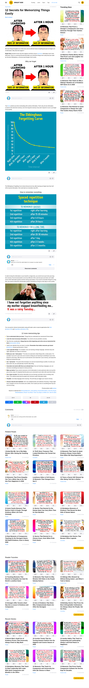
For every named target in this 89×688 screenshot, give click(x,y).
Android (7, 329)
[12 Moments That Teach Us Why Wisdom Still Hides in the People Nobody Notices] (44, 566)
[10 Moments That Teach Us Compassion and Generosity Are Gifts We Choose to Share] (44, 656)
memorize (39, 53)
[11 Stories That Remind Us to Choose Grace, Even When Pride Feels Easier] (44, 525)
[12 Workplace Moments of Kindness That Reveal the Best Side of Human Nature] (72, 498)
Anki (50, 327)
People (61, 34)
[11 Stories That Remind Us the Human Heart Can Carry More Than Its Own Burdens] (44, 498)
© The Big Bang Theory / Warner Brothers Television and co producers (18, 313)
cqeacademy (34, 390)
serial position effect (14, 343)
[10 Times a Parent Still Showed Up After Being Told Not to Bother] (72, 466)
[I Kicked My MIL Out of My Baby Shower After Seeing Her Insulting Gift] (17, 440)
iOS (27, 329)
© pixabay (7, 92)
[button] (13, 397)
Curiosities (35, 457)
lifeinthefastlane (19, 392)
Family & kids (63, 60)
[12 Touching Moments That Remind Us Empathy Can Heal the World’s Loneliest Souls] (17, 566)
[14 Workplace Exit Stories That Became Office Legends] (72, 525)
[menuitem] (33, 2)
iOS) (11, 329)
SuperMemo (18, 329)
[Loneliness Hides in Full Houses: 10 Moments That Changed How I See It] (44, 466)
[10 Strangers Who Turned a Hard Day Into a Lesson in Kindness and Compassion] (17, 592)
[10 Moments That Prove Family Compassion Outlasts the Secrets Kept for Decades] (72, 656)
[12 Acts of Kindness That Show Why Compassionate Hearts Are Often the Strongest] (44, 592)
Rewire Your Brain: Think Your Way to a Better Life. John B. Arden (40, 392)
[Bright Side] (16, 3)
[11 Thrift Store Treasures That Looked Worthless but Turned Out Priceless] (44, 440)
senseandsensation (42, 390)
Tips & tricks (7, 6)
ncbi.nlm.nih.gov (52, 390)
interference (10, 347)
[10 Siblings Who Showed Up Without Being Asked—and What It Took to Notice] (72, 566)
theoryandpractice (25, 390)
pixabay (54, 388)
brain (9, 105)
